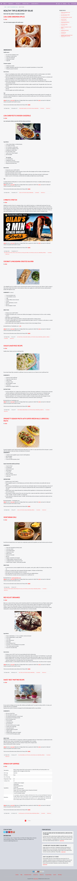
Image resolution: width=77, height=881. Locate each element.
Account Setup (48, 874)
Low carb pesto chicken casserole (17, 116)
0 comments (42, 108)
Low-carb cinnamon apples (14, 17)
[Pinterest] (9, 832)
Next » (29, 820)
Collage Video (35, 878)
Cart (74, 3)
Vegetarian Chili (10, 517)
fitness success (15, 252)
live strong (20, 588)
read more (62, 840)
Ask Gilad (13, 100)
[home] (1, 3)
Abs (19, 672)
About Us (42, 874)
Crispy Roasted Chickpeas (65, 22)
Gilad (6, 19)
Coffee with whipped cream (65, 13)
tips (37, 252)
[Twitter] (4, 832)
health (22, 108)
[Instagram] (14, 832)
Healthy (25, 108)
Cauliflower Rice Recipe (13, 346)
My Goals (18, 3)
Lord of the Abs (29, 108)
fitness (11, 252)
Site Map (60, 874)
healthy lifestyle (24, 409)
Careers (17, 874)
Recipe (33, 108)
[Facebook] (7, 832)
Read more (48, 108)
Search (54, 874)
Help (21, 874)
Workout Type (25, 3)
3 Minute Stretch (10, 200)
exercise (8, 252)
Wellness (44, 252)
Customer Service (27, 874)
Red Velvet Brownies (12, 597)
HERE (39, 100)
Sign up (64, 3)
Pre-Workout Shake (64, 25)
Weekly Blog (36, 108)
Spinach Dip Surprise (11, 764)
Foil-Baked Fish (63, 33)
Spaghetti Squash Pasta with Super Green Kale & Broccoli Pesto (67, 36)
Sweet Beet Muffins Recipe (14, 680)
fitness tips (20, 252)
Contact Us (35, 874)
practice (35, 252)
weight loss (44, 336)
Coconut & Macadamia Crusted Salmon (18, 261)
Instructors (10, 3)
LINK (20, 326)
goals (25, 252)
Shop (4, 3)
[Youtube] (11, 832)
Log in (58, 3)
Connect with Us (34, 3)
